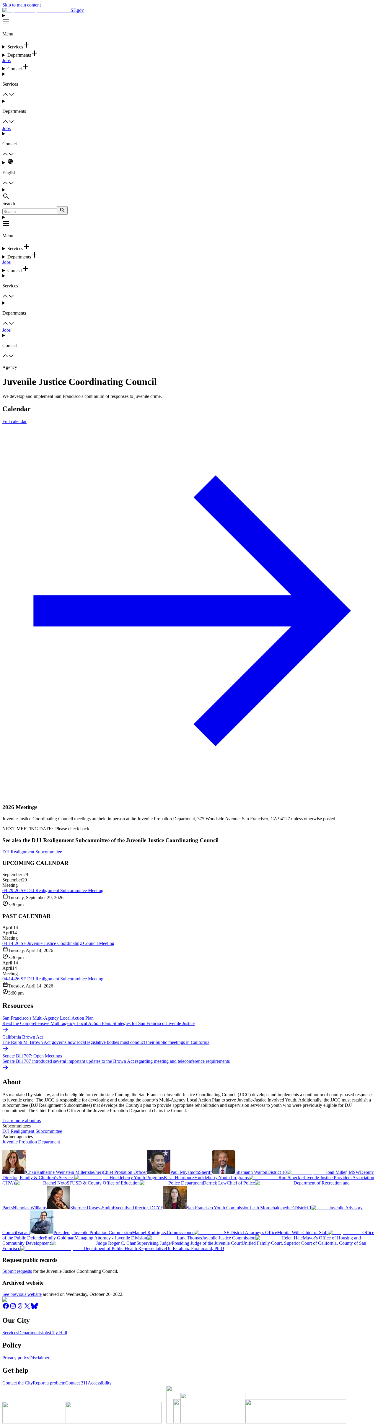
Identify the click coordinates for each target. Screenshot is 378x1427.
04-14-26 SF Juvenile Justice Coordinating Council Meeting (58, 943)
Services (10, 1332)
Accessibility (100, 1382)
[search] (62, 210)
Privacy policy (15, 1357)
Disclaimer (39, 1357)
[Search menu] (189, 194)
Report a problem (49, 1382)
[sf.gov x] (27, 1307)
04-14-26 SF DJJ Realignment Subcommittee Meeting (52, 978)
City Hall (58, 1332)
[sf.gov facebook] (5, 1307)
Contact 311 (76, 1382)
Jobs (6, 60)
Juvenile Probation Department (31, 1141)
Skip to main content (21, 4)
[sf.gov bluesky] (34, 1307)
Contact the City (17, 1382)
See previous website (22, 1294)
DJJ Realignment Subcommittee (32, 851)
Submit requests (17, 1271)
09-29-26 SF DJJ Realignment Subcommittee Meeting (52, 890)
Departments (30, 1332)
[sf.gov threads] (20, 1307)
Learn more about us (21, 1120)
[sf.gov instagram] (13, 1307)
